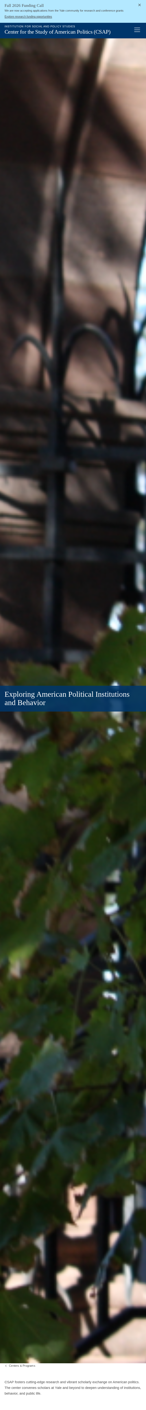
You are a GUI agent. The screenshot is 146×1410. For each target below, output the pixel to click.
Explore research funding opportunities (28, 16)
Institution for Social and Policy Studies (40, 26)
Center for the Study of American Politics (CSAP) (57, 32)
